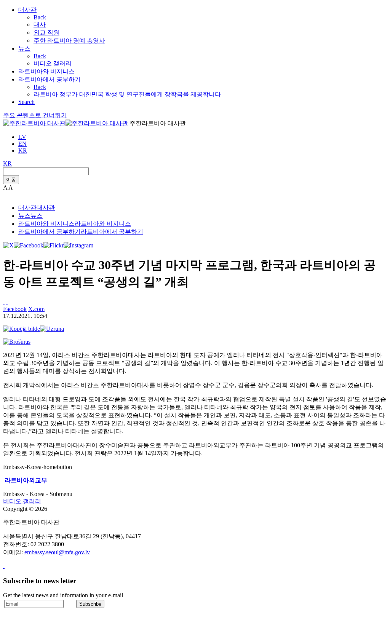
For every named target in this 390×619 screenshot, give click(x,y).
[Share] (7, 302)
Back (40, 17)
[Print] (4, 302)
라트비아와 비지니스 (46, 71)
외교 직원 (46, 32)
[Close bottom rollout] (4, 566)
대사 (40, 24)
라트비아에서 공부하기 (49, 79)
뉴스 (24, 48)
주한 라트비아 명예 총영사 (69, 40)
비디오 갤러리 (53, 63)
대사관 (27, 9)
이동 (11, 179)
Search (26, 102)
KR (22, 150)
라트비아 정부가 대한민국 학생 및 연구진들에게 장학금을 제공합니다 (127, 94)
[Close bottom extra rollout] (4, 612)
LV (22, 137)
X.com (36, 309)
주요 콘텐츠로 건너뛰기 (35, 115)
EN (22, 143)
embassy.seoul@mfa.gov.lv (57, 552)
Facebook (15, 309)
